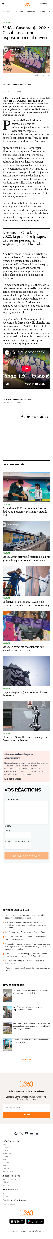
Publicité (6, 1182)
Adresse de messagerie (17, 841)
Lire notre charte (12, 779)
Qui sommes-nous (9, 1179)
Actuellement (7, 12)
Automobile (7, 1162)
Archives (6, 1185)
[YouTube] (26, 1133)
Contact (5, 1196)
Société (42, 12)
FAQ (4, 1193)
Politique (20, 12)
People (5, 1165)
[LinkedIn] (31, 1133)
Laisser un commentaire (26, 855)
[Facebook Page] (15, 1133)
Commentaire (12, 799)
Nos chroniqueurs (9, 1171)
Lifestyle (6, 1168)
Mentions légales (9, 1204)
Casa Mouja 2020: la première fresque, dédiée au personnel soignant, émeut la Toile (24, 238)
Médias (5, 1160)
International (7, 1154)
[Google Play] (35, 1221)
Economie (31, 12)
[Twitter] (21, 1133)
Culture (6, 22)
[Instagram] (37, 1133)
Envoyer (26, 1115)
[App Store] (17, 1221)
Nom (7, 830)
